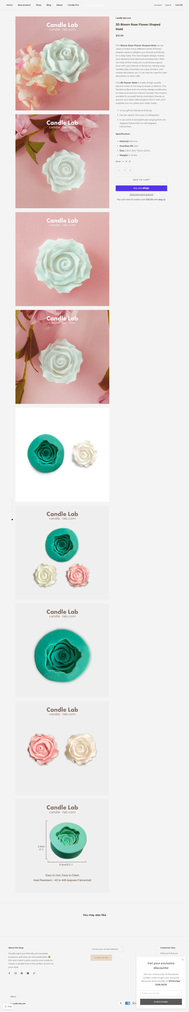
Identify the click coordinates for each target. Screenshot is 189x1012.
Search (168, 5)
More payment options (141, 194)
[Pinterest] (129, 161)
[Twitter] (126, 161)
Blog (49, 5)
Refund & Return (169, 953)
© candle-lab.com (18, 1003)
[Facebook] (123, 161)
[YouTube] (28, 973)
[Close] (183, 959)
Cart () (179, 5)
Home (9, 5)
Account (158, 5)
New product (24, 5)
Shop (38, 5)
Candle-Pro (73, 5)
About (59, 5)
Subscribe (161, 1002)
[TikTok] (34, 973)
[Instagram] (16, 973)
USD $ (13, 997)
